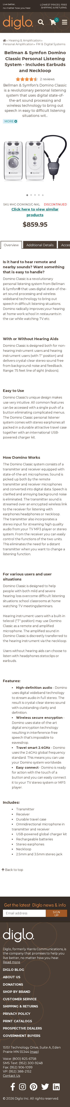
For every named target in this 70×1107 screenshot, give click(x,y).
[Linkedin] (56, 1087)
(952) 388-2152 (20, 1071)
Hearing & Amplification (25, 40)
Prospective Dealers (22, 1028)
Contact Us (11, 1076)
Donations (13, 984)
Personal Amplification (18, 44)
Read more (11, 962)
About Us (11, 977)
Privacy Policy (16, 1014)
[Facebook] (12, 1087)
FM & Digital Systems (50, 44)
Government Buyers (21, 1036)
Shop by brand (16, 992)
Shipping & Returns (20, 1006)
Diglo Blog (13, 970)
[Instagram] (22, 1087)
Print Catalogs (17, 1021)
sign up (56, 913)
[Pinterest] (33, 1087)
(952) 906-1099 (21, 1067)
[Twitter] (45, 1087)
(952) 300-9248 (31, 1063)
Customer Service (20, 999)
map (34, 1052)
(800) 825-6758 (24, 1059)
